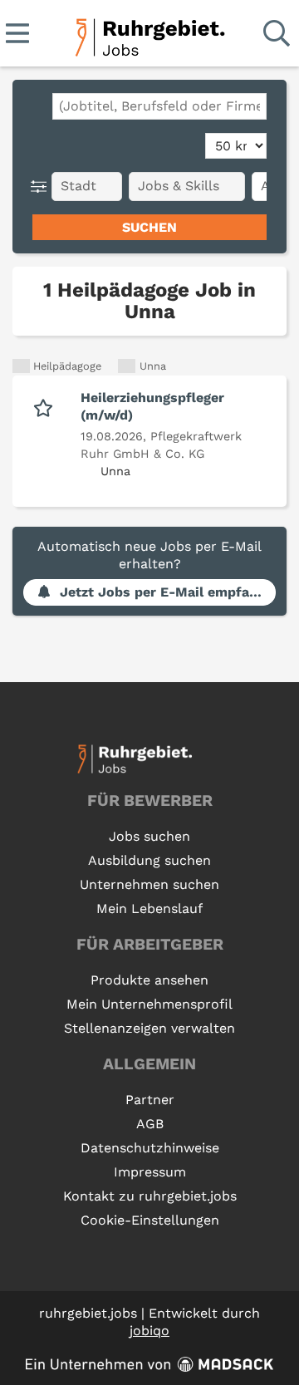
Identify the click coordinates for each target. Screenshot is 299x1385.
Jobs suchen (149, 836)
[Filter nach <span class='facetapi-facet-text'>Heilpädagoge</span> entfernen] (21, 366)
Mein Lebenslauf (149, 908)
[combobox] (159, 106)
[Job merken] (47, 406)
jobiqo (149, 1330)
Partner (149, 1100)
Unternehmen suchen (149, 884)
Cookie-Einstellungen (150, 1220)
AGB (150, 1124)
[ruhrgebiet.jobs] (149, 34)
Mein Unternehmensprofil (149, 1004)
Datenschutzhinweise (150, 1148)
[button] (41, 186)
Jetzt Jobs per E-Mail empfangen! (168, 592)
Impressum (150, 1172)
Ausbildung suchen (149, 860)
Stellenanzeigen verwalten (149, 1028)
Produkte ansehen (149, 980)
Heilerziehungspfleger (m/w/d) (152, 406)
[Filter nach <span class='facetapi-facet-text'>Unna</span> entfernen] (126, 366)
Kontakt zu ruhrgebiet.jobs (150, 1196)
